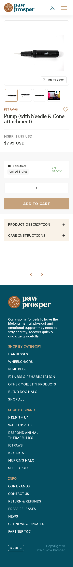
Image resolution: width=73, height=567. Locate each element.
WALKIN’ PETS (20, 425)
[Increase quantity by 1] (60, 188)
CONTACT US (18, 494)
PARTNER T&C (19, 531)
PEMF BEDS (17, 369)
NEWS (13, 516)
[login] (52, 8)
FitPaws (11, 109)
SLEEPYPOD (18, 468)
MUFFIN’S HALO (21, 460)
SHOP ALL (16, 399)
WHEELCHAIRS (20, 362)
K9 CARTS (16, 453)
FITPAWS (15, 445)
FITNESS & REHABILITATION (31, 377)
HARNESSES (18, 354)
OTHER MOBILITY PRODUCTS (32, 384)
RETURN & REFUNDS (24, 501)
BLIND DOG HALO (23, 392)
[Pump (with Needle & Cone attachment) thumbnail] (11, 95)
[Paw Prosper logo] (19, 7)
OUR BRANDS (19, 486)
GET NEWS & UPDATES (26, 524)
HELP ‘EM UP (18, 418)
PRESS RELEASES (22, 509)
